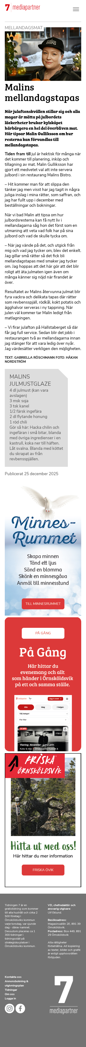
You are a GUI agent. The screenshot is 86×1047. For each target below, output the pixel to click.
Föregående (16, 65)
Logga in (10, 998)
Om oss (10, 994)
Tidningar (11, 990)
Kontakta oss (13, 977)
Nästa (70, 65)
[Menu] (76, 8)
